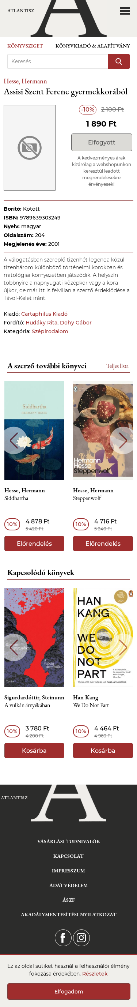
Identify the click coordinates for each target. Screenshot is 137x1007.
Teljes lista (117, 366)
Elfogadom (68, 991)
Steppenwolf (87, 498)
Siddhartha (16, 498)
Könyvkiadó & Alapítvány (93, 45)
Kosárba (34, 750)
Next (123, 440)
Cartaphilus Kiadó (44, 314)
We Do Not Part (91, 705)
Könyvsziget (25, 45)
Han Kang (85, 697)
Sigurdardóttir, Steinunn (34, 697)
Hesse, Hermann (25, 81)
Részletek (95, 973)
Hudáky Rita (41, 322)
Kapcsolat (68, 856)
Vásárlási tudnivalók (68, 841)
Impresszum (68, 870)
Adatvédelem (68, 885)
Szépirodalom (50, 331)
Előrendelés (34, 543)
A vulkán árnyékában (27, 705)
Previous (13, 440)
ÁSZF (68, 900)
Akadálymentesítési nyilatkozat (69, 914)
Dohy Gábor (76, 322)
